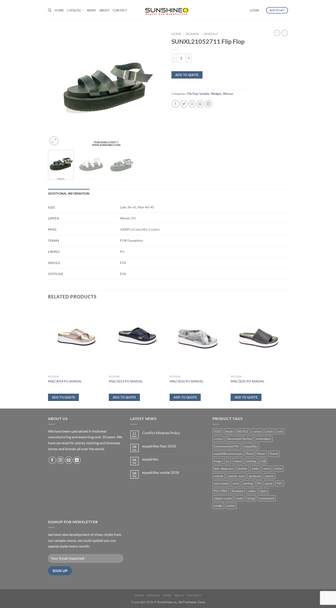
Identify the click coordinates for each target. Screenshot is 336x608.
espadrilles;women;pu (228, 453)
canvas (257, 431)
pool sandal (221, 483)
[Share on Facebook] (175, 104)
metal (278, 468)
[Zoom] (54, 140)
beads (229, 431)
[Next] (156, 88)
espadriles (150, 459)
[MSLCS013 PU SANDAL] (137, 339)
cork (280, 431)
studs (239, 498)
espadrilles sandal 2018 (160, 472)
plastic (269, 476)
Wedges (216, 93)
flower (261, 453)
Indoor (237, 461)
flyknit (274, 453)
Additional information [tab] (69, 193)
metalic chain (236, 476)
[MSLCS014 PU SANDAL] (76, 339)
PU (259, 483)
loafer (255, 468)
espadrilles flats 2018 (159, 446)
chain (269, 431)
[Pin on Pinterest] (200, 104)
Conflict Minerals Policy (161, 433)
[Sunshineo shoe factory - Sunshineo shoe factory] (168, 10)
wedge (218, 505)
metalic (219, 476)
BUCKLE (243, 431)
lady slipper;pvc (224, 468)
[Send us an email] (68, 460)
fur (227, 461)
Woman (192, 34)
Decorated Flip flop (239, 439)
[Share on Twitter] (184, 104)
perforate (255, 476)
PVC (280, 483)
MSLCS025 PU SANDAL (247, 381)
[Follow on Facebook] (52, 460)
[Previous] (56, 88)
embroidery (263, 439)
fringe (217, 461)
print (236, 483)
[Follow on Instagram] (60, 460)
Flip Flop (192, 93)
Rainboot (237, 491)
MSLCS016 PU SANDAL (186, 381)
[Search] (49, 10)
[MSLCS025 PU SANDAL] (259, 339)
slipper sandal (223, 498)
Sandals (210, 34)
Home (59, 10)
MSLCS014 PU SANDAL (65, 381)
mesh (266, 468)
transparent (266, 498)
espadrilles (251, 446)
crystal (218, 439)
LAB (263, 461)
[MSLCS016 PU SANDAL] (198, 339)
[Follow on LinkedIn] (77, 460)
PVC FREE (221, 491)
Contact (120, 10)
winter (231, 505)
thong (251, 498)
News (91, 10)
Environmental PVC (227, 446)
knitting (251, 461)
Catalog (74, 10)
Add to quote (187, 75)
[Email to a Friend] (192, 104)
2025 (217, 431)
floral (249, 453)
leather (243, 468)
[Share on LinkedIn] (208, 104)
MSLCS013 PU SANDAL (126, 381)
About (104, 10)
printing (248, 483)
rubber (252, 491)
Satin (263, 491)
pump (268, 483)
